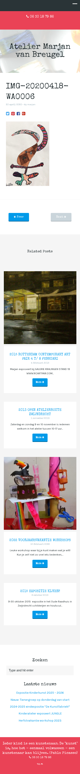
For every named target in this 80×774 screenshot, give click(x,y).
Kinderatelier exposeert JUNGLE (40, 713)
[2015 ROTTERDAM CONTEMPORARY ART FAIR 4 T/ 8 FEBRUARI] (40, 307)
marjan (31, 104)
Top (39, 763)
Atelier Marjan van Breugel (40, 51)
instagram (47, 23)
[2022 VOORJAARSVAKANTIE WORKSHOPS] (40, 493)
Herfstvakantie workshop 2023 (40, 720)
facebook (33, 23)
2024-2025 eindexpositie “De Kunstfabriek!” (40, 706)
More (39, 382)
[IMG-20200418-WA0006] (7, 114)
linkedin (40, 23)
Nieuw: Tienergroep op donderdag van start (40, 700)
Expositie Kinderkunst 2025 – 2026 (40, 693)
